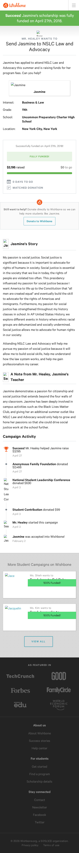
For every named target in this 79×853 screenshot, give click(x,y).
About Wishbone (39, 733)
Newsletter (39, 807)
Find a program (39, 774)
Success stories (39, 741)
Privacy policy (30, 845)
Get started (39, 766)
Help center (39, 748)
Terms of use (51, 845)
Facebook (39, 815)
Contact (39, 800)
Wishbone (14, 5)
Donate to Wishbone (40, 221)
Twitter (39, 822)
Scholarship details (39, 781)
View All (38, 641)
